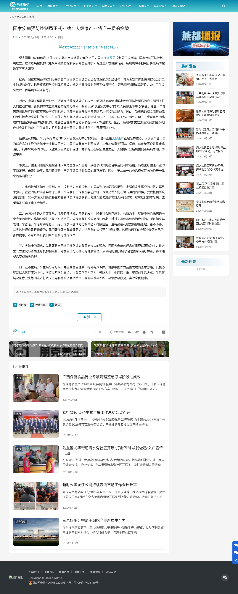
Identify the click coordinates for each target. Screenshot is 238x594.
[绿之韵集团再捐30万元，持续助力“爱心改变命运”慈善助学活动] (185, 170)
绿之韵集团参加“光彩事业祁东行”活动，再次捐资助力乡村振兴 (211, 151)
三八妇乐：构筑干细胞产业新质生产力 (94, 520)
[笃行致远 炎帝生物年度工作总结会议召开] (36, 424)
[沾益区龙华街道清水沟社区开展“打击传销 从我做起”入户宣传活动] (36, 459)
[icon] (225, 577)
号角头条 (79, 571)
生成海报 (118, 332)
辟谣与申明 (178, 5)
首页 (39, 5)
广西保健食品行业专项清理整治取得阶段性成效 (101, 377)
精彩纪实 (159, 5)
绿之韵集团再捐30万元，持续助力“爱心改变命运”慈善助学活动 (211, 169)
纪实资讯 (34, 571)
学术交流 (107, 5)
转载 (57, 304)
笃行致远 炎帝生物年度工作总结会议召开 (96, 412)
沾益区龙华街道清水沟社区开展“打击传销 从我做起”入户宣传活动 (112, 451)
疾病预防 (109, 57)
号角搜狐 (95, 571)
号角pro (49, 571)
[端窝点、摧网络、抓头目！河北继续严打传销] (201, 39)
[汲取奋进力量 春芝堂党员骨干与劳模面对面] (185, 242)
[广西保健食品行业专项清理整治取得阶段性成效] (36, 388)
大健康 (116, 138)
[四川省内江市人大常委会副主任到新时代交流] (185, 224)
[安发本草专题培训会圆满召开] (185, 206)
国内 (60, 37)
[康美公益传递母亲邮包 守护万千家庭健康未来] (185, 115)
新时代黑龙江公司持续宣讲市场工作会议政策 (99, 485)
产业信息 (71, 5)
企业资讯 (89, 5)
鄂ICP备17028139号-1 (87, 582)
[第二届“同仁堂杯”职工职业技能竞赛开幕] (185, 188)
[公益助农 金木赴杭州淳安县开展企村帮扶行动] (185, 97)
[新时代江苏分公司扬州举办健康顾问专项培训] (185, 134)
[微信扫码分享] (129, 332)
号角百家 (64, 571)
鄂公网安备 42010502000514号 (53, 582)
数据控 (142, 5)
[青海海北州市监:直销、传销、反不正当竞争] (185, 79)
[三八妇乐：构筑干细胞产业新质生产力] (36, 532)
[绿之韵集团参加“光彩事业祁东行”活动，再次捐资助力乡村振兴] (185, 152)
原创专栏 (125, 5)
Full (15, 37)
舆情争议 (52, 5)
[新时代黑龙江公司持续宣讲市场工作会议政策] (36, 496)
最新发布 (188, 66)
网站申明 (111, 571)
